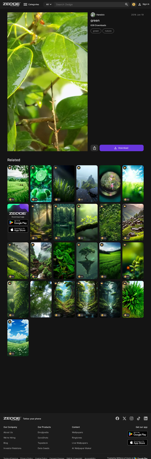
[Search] (126, 4)
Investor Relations (12, 448)
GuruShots (43, 437)
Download (123, 148)
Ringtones (77, 437)
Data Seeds (43, 448)
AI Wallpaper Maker (81, 448)
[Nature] (110, 183)
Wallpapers (77, 432)
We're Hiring (9, 437)
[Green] (64, 260)
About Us (8, 432)
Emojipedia (43, 432)
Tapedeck (43, 443)
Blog (6, 443)
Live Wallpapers (80, 443)
